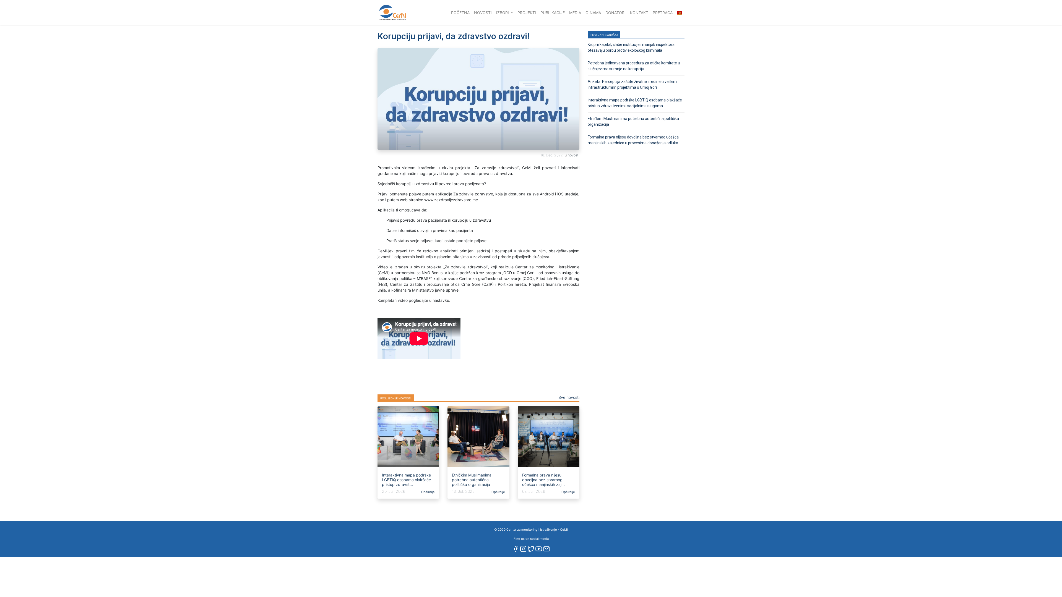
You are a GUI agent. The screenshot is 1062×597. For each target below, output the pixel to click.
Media (575, 12)
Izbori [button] (503, 12)
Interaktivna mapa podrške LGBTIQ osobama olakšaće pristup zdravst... (406, 480)
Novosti (483, 12)
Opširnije (427, 492)
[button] (679, 12)
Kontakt (639, 12)
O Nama (593, 12)
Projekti (526, 12)
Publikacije (552, 12)
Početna (461, 12)
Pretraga (663, 12)
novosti (573, 155)
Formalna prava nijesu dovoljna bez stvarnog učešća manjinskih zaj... (543, 480)
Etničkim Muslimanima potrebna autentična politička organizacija (471, 480)
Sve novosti (568, 397)
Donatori (615, 12)
